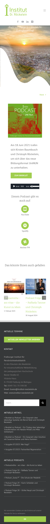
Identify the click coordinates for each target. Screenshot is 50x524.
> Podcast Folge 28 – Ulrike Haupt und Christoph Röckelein (24, 491)
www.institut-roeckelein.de (21, 392)
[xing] (32, 22)
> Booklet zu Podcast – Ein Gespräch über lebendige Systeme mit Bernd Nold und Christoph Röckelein (24, 419)
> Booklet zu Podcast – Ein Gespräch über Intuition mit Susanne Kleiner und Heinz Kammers (25, 438)
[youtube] (23, 22)
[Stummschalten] (31, 186)
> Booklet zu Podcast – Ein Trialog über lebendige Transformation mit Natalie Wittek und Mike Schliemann (24, 429)
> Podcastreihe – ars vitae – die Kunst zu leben (23, 465)
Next (42, 94)
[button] (6, 298)
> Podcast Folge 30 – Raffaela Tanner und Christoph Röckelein (21, 471)
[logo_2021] (16, 2)
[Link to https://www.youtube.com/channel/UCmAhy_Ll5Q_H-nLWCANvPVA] (25, 209)
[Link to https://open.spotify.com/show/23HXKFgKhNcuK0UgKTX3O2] (25, 225)
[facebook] (18, 22)
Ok (25, 519)
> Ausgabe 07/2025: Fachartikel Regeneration (22, 449)
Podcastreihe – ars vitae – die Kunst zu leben (12, 302)
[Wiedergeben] (14, 186)
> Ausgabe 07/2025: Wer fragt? (16, 444)
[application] (25, 186)
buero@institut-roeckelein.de (23, 389)
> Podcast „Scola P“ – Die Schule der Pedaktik (22, 477)
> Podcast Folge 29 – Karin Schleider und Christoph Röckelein (21, 484)
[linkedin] (27, 22)
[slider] (35, 186)
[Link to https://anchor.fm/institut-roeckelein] (25, 242)
